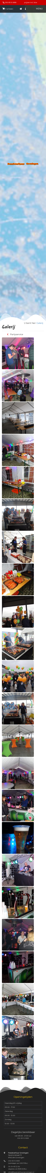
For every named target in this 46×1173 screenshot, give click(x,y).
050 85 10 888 (10, 2)
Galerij (40, 323)
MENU (39, 9)
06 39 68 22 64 (14, 1167)
